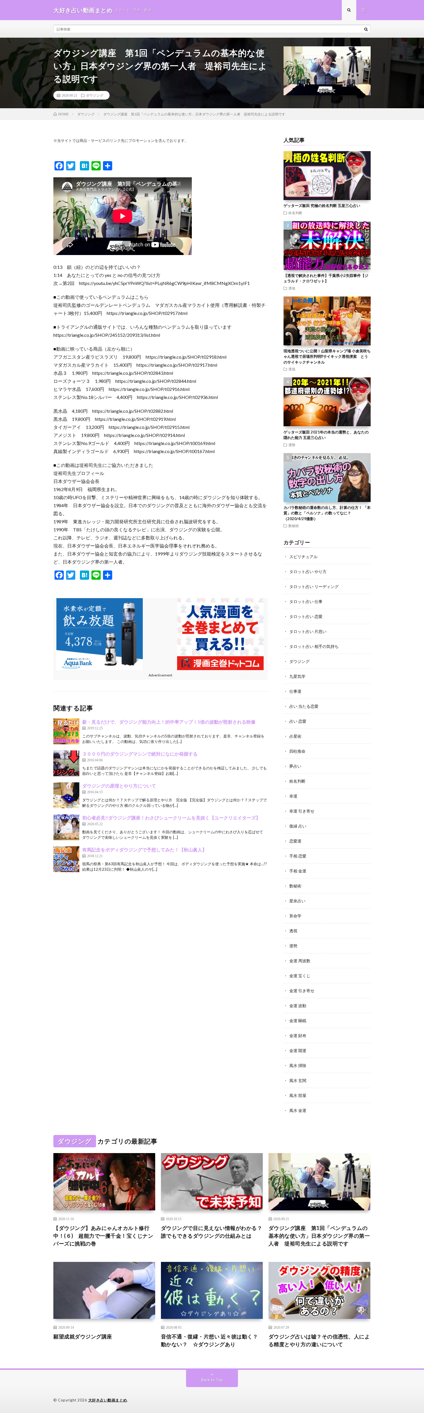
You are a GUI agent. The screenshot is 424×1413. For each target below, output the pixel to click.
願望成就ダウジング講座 (82, 1336)
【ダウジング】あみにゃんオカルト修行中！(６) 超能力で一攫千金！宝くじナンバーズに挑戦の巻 (103, 1236)
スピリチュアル (303, 556)
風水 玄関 (297, 1080)
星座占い (297, 900)
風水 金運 (297, 1110)
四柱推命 (297, 751)
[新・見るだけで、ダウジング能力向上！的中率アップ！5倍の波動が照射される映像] (66, 731)
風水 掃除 (297, 1065)
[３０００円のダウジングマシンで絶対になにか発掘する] (66, 763)
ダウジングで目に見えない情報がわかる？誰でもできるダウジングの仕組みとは (211, 1232)
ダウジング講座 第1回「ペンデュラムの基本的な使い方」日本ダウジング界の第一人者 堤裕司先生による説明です (319, 1236)
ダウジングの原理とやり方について (119, 785)
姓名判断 (295, 212)
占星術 (295, 736)
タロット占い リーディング (314, 586)
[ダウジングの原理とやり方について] (66, 795)
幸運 (293, 796)
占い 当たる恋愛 (303, 706)
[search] (366, 29)
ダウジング (94, 95)
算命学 (295, 915)
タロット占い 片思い (308, 631)
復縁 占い (297, 826)
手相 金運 (297, 870)
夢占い (295, 766)
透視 (291, 288)
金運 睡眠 (297, 1020)
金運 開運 (297, 1050)
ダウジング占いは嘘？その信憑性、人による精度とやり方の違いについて (319, 1340)
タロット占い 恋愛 (305, 616)
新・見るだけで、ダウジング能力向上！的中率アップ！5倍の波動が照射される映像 (169, 721)
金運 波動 (297, 1005)
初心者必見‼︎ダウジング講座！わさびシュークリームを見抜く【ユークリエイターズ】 (171, 817)
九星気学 (297, 676)
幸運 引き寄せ (301, 811)
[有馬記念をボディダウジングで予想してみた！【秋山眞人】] (66, 859)
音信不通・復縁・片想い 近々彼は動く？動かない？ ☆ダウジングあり (209, 1340)
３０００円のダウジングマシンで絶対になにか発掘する (140, 753)
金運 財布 (297, 1035)
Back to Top (212, 1379)
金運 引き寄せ (301, 990)
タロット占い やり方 (308, 571)
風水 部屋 (297, 1095)
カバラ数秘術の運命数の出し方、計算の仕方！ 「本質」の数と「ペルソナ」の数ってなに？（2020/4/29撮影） (327, 513)
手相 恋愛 (297, 855)
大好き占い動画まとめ (107, 1400)
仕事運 (295, 691)
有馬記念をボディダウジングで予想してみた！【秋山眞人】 (144, 849)
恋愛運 (295, 840)
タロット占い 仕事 (305, 601)
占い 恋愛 (297, 721)
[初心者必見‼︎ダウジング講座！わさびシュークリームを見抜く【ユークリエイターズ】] (66, 827)
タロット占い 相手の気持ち (314, 646)
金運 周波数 (299, 960)
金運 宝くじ (299, 975)
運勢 (291, 444)
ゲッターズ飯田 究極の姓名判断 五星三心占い (322, 205)
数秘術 (293, 525)
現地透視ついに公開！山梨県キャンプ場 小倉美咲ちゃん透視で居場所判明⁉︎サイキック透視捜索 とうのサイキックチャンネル (327, 356)
